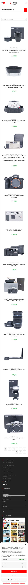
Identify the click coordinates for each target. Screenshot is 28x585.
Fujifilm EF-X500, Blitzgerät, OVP (14, 404)
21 (20, 452)
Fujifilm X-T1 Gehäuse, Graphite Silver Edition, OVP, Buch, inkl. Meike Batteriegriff (14, 300)
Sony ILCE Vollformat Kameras (14, 194)
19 (24, 449)
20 (17, 452)
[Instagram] (7, 484)
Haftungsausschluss (7, 499)
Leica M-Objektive (14, 119)
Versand (4, 501)
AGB (3, 511)
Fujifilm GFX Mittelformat (14, 368)
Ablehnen (14, 575)
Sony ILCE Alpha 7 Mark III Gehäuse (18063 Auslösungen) (14, 196)
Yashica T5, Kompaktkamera (14, 230)
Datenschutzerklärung (15, 583)
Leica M (14, 84)
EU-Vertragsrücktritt (7, 496)
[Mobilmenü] (26, 2)
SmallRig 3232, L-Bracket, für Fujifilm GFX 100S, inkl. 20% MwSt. (14, 370)
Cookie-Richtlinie (6, 583)
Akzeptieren (14, 571)
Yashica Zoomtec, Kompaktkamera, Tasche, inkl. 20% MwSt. (14, 265)
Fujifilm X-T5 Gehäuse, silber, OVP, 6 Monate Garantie (14, 438)
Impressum (22, 583)
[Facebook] (4, 484)
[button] (26, 544)
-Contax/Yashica (9, 154)
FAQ (3, 491)
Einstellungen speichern (14, 580)
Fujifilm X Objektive (14, 47)
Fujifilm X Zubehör (14, 403)
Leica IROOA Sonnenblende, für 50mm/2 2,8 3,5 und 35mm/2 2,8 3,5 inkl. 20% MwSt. (14, 86)
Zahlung (4, 504)
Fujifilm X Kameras (14, 298)
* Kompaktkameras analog (17, 154)
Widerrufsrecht (6, 494)
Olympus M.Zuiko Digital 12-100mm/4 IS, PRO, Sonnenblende (14, 335)
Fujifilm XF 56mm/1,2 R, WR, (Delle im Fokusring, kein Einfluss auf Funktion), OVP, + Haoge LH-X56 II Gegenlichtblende (14, 50)
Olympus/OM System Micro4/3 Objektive (14, 333)
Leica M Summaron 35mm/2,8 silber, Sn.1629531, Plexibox (14, 121)
